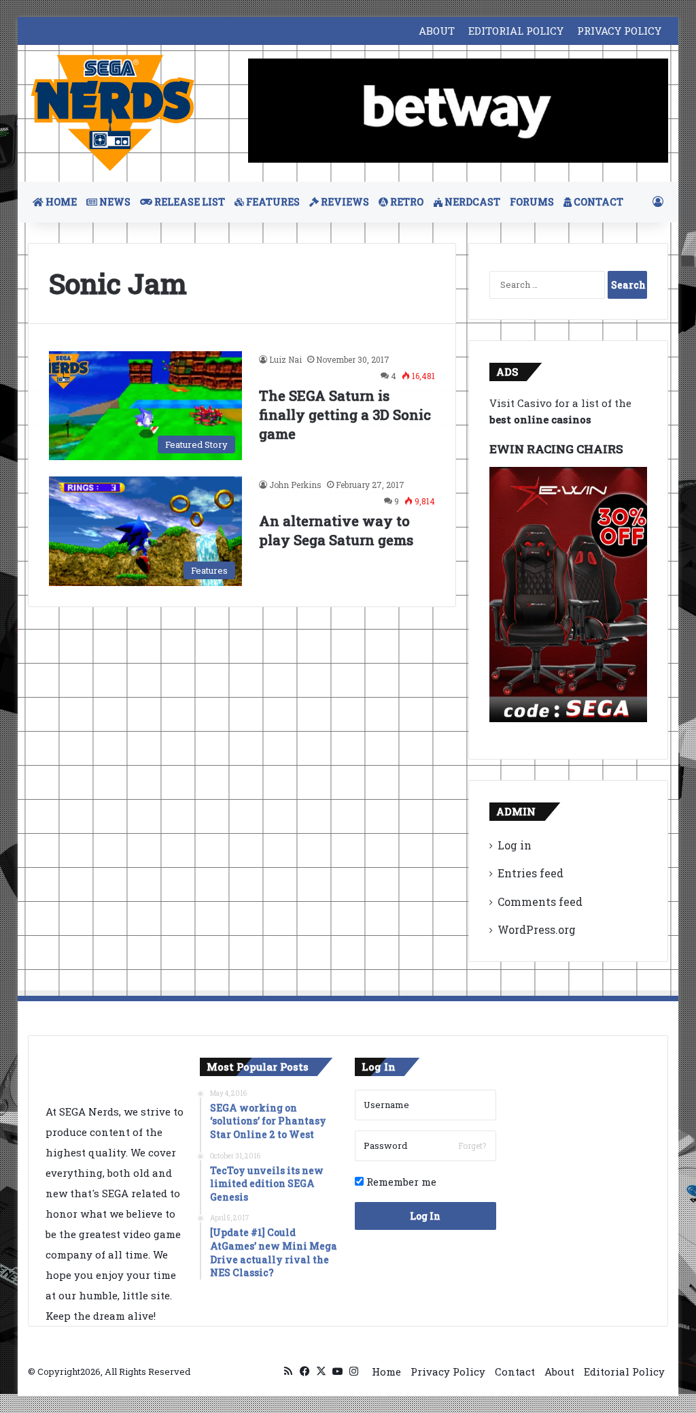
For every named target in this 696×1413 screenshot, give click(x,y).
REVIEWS (344, 201)
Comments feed (540, 901)
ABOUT (437, 30)
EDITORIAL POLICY (515, 30)
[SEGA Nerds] (113, 113)
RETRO (405, 201)
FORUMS (532, 201)
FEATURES (272, 201)
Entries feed (530, 873)
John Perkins (295, 484)
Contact (515, 1371)
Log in (515, 845)
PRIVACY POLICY (619, 30)
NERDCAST (471, 201)
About (559, 1371)
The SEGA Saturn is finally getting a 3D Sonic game (345, 414)
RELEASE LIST (188, 201)
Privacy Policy (448, 1371)
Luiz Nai (285, 359)
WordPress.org (537, 929)
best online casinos (540, 419)
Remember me (400, 1181)
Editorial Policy (624, 1371)
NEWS (113, 201)
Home (386, 1371)
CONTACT (597, 201)
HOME (60, 201)
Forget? (472, 1145)
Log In (425, 1215)
